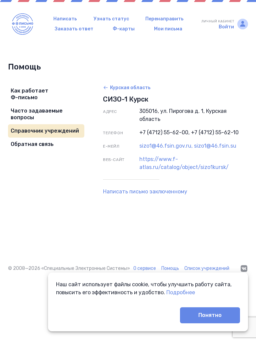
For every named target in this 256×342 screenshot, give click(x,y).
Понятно (210, 315)
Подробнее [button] (180, 292)
